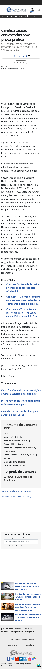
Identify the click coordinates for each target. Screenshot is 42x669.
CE (29, 16)
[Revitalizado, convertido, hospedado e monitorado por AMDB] (39, 665)
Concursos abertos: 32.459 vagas (16, 491)
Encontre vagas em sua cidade (14, 538)
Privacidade (29, 645)
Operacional (9, 451)
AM (20, 16)
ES (38, 16)
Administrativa (28, 447)
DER (6, 433)
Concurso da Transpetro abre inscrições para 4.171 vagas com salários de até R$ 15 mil (22, 313)
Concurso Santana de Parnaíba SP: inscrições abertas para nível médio (23, 288)
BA (25, 16)
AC (8, 16)
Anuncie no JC (14, 645)
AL (12, 16)
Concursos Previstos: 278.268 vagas (17, 496)
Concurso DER (19, 56)
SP (24, 465)
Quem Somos (14, 639)
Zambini (22, 462)
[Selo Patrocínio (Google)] (31, 9)
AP (16, 16)
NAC (3, 16)
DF (34, 16)
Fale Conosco (28, 639)
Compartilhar (20, 62)
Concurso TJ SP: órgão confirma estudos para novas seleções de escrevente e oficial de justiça (23, 300)
